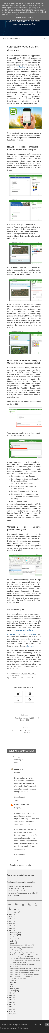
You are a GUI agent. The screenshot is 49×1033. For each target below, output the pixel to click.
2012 (10, 1002)
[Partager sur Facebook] (29, 700)
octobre (13, 937)
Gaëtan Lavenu (20, 805)
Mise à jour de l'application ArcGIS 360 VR (22, 957)
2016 (10, 993)
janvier (12, 990)
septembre (13, 939)
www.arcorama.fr (23, 1024)
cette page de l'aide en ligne (22, 630)
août (12, 941)
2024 (10, 914)
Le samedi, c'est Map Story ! (18, 951)
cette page (29, 646)
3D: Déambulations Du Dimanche (19, 891)
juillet (12, 943)
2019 (10, 926)
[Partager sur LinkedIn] (29, 694)
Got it (31, 18)
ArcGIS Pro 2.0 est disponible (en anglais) (22, 972)
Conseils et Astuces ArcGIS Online (20, 887)
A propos (8, 21)
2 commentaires (14, 676)
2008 (10, 1011)
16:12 (16, 860)
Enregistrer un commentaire (20, 865)
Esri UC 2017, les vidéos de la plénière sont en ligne (25, 960)
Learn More (21, 18)
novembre (13, 934)
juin (11, 980)
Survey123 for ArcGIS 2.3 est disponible (21, 947)
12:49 (16, 800)
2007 (10, 1013)
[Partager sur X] (18, 700)
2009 (10, 1009)
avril (12, 984)
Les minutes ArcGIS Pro (16, 889)
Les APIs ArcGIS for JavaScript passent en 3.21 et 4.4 (25, 958)
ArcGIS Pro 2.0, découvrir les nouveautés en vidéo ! (25, 970)
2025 (15, 912)
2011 (10, 1004)
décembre (13, 932)
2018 (10, 928)
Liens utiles (21, 21)
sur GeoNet (20, 67)
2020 (10, 923)
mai (11, 982)
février (12, 988)
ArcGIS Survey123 (16, 678)
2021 (10, 921)
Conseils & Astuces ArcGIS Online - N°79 (22, 945)
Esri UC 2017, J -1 (15, 966)
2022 (10, 919)
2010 (10, 1007)
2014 (10, 997)
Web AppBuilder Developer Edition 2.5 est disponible (25, 953)
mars (12, 986)
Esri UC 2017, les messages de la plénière (22, 964)
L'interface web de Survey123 (21, 634)
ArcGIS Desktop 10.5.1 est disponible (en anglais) (24, 974)
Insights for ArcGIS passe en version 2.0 (21, 949)
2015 (10, 995)
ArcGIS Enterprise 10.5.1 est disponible (21, 976)
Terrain (34, 678)
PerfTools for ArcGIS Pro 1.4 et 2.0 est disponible (24, 955)
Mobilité (28, 678)
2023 (10, 916)
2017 (10, 930)
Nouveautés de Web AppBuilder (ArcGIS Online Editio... (26, 968)
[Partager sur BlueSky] (18, 694)
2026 (15, 909)
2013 (10, 1000)
